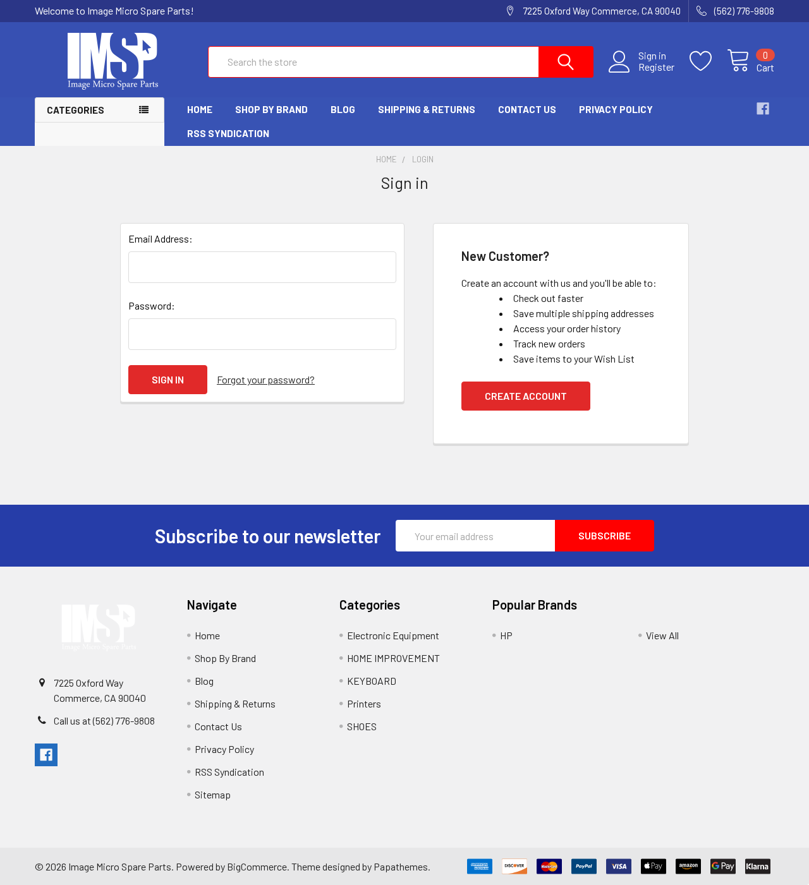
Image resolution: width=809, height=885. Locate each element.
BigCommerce (257, 866)
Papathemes (401, 866)
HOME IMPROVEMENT (393, 658)
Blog (343, 109)
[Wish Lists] (708, 61)
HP (506, 635)
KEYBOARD (371, 681)
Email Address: (160, 238)
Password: (151, 305)
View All (662, 635)
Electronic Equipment (393, 635)
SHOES (362, 726)
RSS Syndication (228, 133)
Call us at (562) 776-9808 (104, 720)
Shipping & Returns (426, 109)
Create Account (526, 396)
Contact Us (527, 109)
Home (199, 109)
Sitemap (213, 794)
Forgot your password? (266, 379)
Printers (364, 703)
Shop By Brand (271, 109)
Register (656, 67)
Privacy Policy (616, 109)
